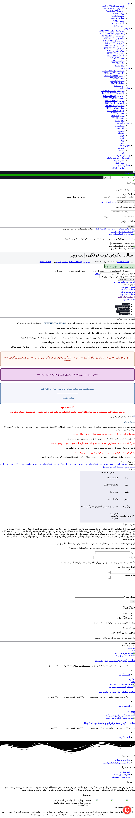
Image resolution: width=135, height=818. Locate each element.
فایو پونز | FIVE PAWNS (113, 98)
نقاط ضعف (130, 575)
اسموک (121, 133)
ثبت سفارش (124, 772)
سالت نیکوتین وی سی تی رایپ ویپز (116, 691)
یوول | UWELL (117, 18)
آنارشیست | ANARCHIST (113, 36)
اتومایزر (121, 148)
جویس (127, 28)
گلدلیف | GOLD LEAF (114, 105)
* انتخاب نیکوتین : (127, 274)
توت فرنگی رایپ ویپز (117, 464)
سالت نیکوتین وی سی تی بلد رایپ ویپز (115, 660)
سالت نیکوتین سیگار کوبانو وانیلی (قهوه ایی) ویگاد (109, 723)
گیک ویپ (120, 128)
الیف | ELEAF (118, 23)
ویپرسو (121, 130)
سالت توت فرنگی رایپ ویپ (95, 464)
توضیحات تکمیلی (122, 306)
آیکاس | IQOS (118, 168)
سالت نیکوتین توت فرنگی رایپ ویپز (21, 464)
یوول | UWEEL (117, 83)
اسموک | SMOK (117, 16)
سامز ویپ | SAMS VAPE (113, 38)
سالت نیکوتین (124, 88)
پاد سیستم (125, 68)
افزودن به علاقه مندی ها (124, 282)
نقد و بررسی (124, 314)
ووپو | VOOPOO (117, 13)
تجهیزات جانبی (123, 145)
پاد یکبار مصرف (123, 155)
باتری (122, 153)
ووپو (122, 143)
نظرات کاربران (123, 309)
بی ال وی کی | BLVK (115, 51)
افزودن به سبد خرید (126, 279)
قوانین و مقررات (122, 760)
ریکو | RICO (119, 26)
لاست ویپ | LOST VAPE (113, 6)
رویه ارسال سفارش (121, 777)
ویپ (128, 3)
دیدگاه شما (129, 597)
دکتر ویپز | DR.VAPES (114, 43)
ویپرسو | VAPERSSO (115, 11)
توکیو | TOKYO (117, 115)
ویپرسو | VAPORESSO (114, 76)
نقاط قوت (130, 570)
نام (133, 553)
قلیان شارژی (118, 160)
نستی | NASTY (117, 61)
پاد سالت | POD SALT (114, 46)
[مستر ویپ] (129, 172)
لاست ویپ (119, 125)
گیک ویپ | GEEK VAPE (113, 8)
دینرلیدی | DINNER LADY (112, 90)
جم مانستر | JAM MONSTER (111, 31)
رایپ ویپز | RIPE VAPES (113, 41)
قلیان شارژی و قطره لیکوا (118, 158)
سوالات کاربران (123, 311)
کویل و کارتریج (123, 123)
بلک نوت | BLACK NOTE (113, 93)
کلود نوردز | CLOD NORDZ (112, 33)
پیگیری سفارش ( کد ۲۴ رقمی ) (116, 763)
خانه (133, 229)
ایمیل (132, 557)
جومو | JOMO (118, 21)
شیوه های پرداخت (122, 774)
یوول (122, 140)
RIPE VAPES (123, 261)
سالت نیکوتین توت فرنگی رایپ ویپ (53, 464)
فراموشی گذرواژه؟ (108, 202)
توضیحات (126, 304)
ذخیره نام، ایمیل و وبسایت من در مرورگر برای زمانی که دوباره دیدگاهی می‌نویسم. (96, 562)
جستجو (107, 177)
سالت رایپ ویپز (76, 464)
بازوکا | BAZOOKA (115, 56)
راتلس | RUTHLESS (115, 53)
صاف (97, 274)
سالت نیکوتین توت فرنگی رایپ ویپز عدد (117, 276)
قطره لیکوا (119, 163)
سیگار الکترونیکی (122, 165)
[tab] (65, 304)
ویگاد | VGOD (118, 63)
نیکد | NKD (119, 66)
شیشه (121, 150)
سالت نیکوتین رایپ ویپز (113, 467)
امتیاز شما (130, 567)
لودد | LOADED (117, 58)
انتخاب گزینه (124, 675)
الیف (122, 138)
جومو (122, 135)
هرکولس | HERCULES (114, 48)
